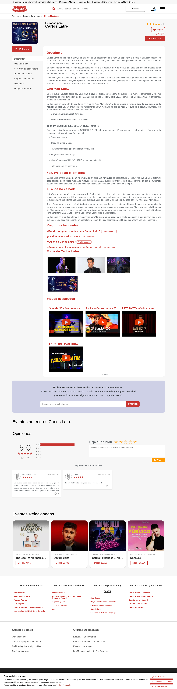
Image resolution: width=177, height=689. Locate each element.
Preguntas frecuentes (24, 79)
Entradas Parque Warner (24, 2)
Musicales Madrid (67, 2)
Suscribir (132, 404)
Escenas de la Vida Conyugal (103, 613)
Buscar (135, 9)
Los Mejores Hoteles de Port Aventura (90, 651)
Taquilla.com (18, 7)
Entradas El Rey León (102, 2)
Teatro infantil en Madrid (139, 593)
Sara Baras (95, 598)
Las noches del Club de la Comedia (29, 611)
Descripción (19, 59)
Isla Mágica (19, 604)
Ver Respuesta (108, 231)
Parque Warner (20, 600)
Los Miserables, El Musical (102, 605)
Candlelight (95, 609)
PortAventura (20, 593)
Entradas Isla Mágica (47, 2)
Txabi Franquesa (59, 605)
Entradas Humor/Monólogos (69, 585)
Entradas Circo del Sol (124, 2)
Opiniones (19, 84)
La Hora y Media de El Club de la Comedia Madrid (66, 597)
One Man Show (21, 64)
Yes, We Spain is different (26, 69)
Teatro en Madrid (136, 607)
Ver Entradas (155, 38)
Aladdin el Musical (22, 596)
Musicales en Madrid (138, 604)
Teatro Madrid (83, 2)
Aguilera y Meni (59, 602)
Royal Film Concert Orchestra (103, 602)
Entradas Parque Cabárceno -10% (89, 642)
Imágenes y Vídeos (23, 89)
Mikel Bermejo (58, 593)
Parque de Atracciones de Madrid (28, 607)
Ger (53, 609)
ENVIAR (158, 460)
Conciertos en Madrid (138, 600)
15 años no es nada (23, 74)
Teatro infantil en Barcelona (141, 596)
